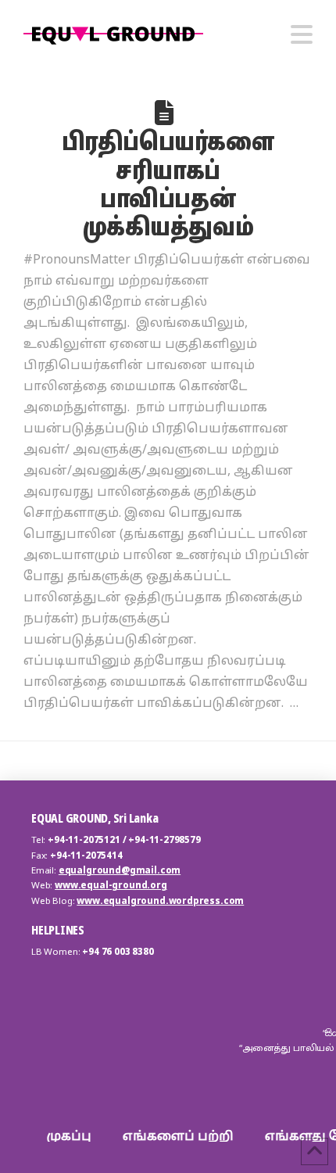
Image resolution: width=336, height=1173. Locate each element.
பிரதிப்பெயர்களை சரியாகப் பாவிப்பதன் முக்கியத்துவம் (168, 183)
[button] (302, 34)
